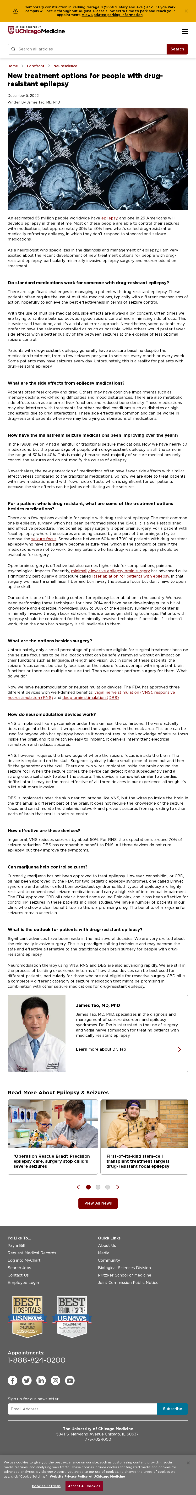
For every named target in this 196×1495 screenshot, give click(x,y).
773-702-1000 (98, 1439)
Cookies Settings (46, 1486)
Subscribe (172, 1409)
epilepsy (109, 218)
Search (177, 49)
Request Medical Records (32, 1253)
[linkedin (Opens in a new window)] (41, 1380)
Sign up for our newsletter (33, 1399)
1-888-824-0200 (36, 1357)
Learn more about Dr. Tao (101, 1049)
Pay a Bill (16, 1245)
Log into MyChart (24, 1260)
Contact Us (18, 1275)
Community (109, 1260)
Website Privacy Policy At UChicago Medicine (87, 1476)
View (86, 15)
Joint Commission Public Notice (128, 1282)
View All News (98, 1203)
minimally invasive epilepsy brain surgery (110, 571)
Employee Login (23, 1282)
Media (103, 1253)
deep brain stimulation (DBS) (90, 697)
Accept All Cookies (84, 1486)
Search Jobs (19, 1268)
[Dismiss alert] (186, 11)
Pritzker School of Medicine (124, 1275)
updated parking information (117, 15)
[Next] (115, 1187)
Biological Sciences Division (124, 1268)
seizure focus (43, 539)
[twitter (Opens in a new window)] (27, 1380)
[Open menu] (184, 31)
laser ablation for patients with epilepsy (130, 576)
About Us (107, 1245)
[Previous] (81, 1187)
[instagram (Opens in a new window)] (55, 1380)
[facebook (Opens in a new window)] (12, 1380)
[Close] (188, 1463)
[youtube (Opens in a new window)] (70, 1380)
